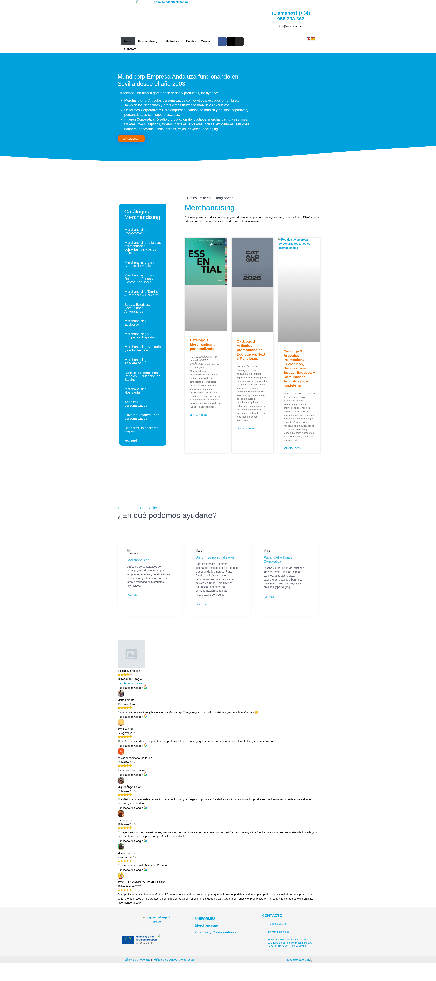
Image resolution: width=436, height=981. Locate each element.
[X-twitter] (231, 41)
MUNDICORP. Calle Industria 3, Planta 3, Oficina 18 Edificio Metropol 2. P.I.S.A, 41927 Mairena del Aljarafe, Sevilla (290, 942)
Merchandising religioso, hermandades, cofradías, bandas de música (142, 248)
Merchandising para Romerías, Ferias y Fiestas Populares (139, 278)
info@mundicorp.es (278, 931)
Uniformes (172, 41)
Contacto (130, 49)
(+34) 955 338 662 (278, 923)
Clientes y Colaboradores (215, 932)
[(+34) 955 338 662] (263, 922)
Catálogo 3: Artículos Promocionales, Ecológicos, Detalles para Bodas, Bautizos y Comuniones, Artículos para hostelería (299, 368)
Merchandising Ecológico (135, 322)
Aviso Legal (186, 959)
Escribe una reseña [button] (130, 683)
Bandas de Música (198, 41)
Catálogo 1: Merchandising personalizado (203, 344)
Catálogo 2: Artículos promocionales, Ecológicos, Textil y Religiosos (252, 349)
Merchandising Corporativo (135, 231)
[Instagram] (239, 41)
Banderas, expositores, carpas (141, 429)
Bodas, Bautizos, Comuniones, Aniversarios (137, 308)
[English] (309, 39)
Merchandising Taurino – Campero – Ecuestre (141, 293)
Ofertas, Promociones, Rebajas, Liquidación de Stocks (142, 376)
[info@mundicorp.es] (263, 930)
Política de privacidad (136, 959)
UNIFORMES (205, 919)
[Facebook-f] (222, 41)
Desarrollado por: (298, 959)
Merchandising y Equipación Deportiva (140, 335)
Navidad (130, 441)
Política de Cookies (164, 959)
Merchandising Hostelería (135, 390)
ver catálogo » (198, 415)
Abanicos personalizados (135, 403)
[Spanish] (313, 39)
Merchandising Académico (135, 361)
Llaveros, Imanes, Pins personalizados (141, 416)
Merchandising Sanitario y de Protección (142, 348)
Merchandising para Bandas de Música (139, 264)
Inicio (127, 41)
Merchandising (147, 41)
